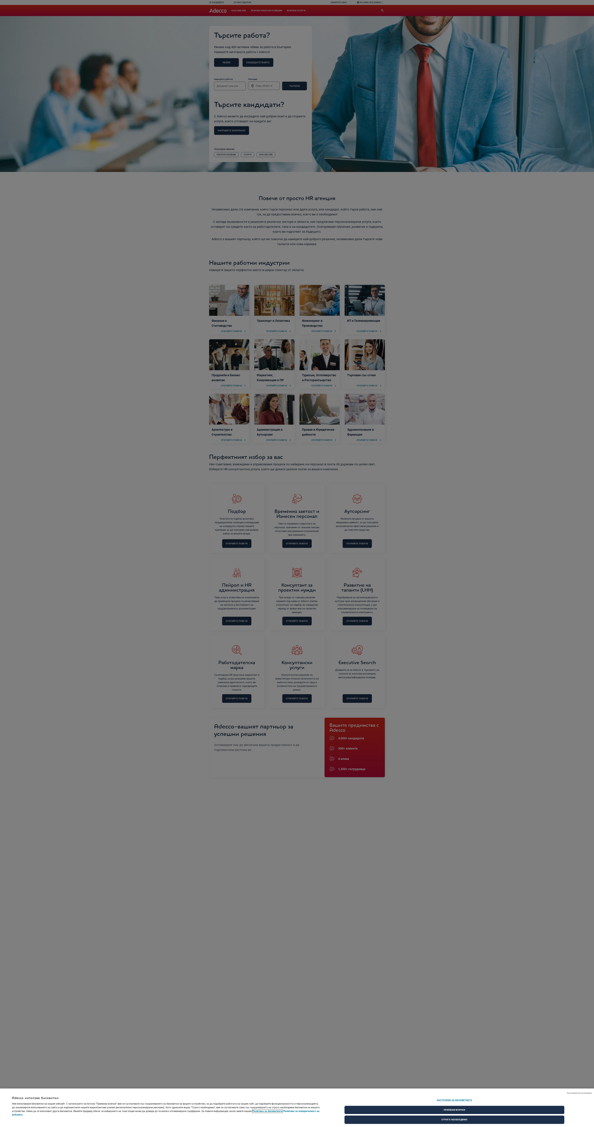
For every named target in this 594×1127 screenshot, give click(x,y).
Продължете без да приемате (579, 1093)
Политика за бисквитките (267, 1111)
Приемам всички (454, 1110)
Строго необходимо (454, 1119)
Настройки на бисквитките (454, 1100)
